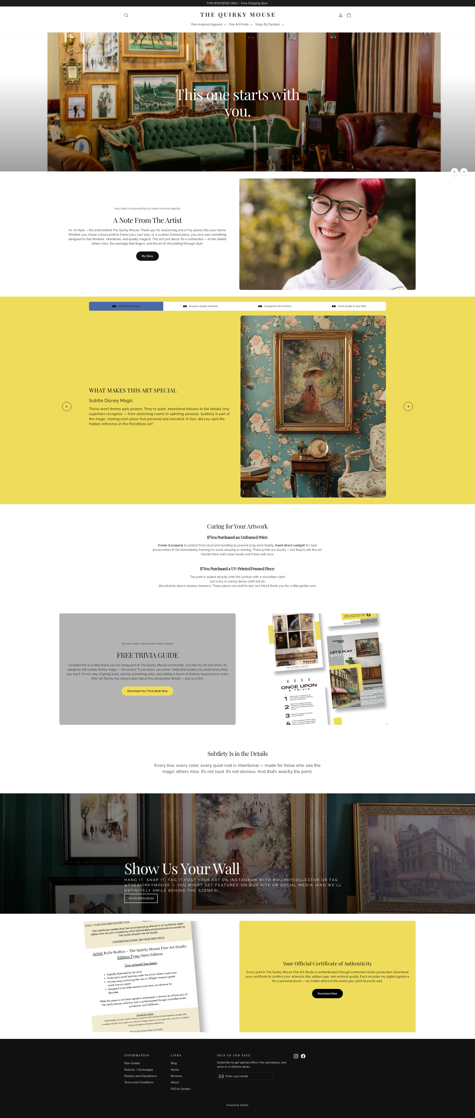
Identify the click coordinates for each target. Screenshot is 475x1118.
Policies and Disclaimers (140, 1076)
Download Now (327, 993)
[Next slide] (408, 406)
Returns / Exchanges (138, 1069)
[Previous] (454, 172)
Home (175, 1069)
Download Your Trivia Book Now (147, 691)
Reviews (176, 1076)
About (175, 1082)
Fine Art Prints (239, 24)
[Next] (464, 172)
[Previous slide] (66, 406)
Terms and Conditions (138, 1082)
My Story (147, 256)
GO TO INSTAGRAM (141, 898)
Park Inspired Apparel (207, 24)
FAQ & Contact (180, 1088)
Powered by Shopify (237, 1105)
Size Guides (132, 1063)
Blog (174, 1063)
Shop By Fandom (268, 24)
